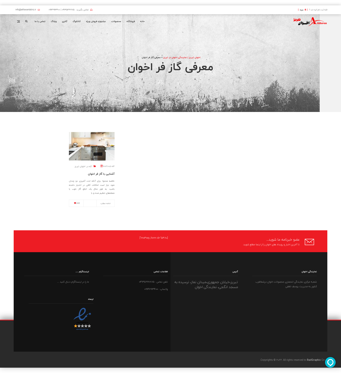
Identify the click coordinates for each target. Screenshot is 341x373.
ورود (303, 9)
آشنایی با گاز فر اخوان (101, 173)
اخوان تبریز (80, 166)
